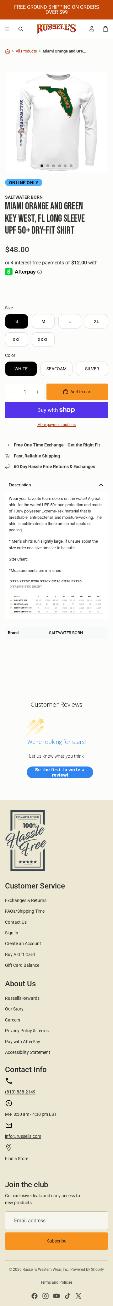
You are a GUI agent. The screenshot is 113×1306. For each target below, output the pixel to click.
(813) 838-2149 (20, 1091)
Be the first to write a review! (59, 772)
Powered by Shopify (87, 1269)
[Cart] (105, 29)
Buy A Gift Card (20, 954)
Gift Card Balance (22, 965)
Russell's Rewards (22, 998)
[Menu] (7, 29)
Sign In (11, 932)
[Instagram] (45, 1296)
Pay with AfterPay (22, 1041)
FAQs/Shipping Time (25, 911)
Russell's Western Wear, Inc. (46, 1269)
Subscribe (56, 1240)
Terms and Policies (56, 1282)
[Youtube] (56, 1296)
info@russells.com (23, 1136)
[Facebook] (34, 1296)
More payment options (56, 425)
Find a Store (16, 1158)
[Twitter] (78, 1296)
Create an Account (23, 943)
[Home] (7, 51)
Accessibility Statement (27, 1052)
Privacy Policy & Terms (27, 1030)
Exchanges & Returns (25, 900)
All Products (26, 51)
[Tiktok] (67, 1296)
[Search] (21, 29)
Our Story (14, 1008)
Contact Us (16, 922)
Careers (12, 1019)
